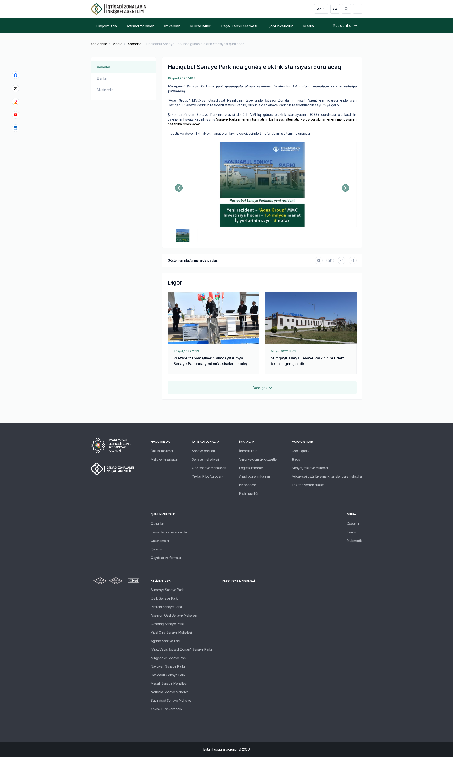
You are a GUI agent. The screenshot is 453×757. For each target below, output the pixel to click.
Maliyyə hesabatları (165, 459)
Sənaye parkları (203, 451)
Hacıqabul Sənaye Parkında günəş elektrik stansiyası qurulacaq (195, 44)
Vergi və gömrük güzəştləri (258, 459)
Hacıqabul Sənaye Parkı (168, 675)
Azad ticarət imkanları (254, 476)
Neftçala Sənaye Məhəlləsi (170, 692)
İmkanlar (246, 441)
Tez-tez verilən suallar (308, 485)
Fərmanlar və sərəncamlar (169, 532)
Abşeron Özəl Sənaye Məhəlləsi (174, 615)
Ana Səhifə (99, 44)
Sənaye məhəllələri (205, 459)
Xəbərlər (134, 44)
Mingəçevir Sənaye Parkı (169, 658)
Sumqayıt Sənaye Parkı (167, 590)
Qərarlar (157, 549)
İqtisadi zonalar (205, 441)
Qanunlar (157, 524)
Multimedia (105, 90)
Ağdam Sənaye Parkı (166, 641)
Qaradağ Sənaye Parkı (167, 624)
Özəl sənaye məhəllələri (209, 468)
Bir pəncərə (247, 485)
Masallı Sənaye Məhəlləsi (169, 683)
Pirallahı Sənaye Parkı (166, 607)
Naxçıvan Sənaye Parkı (168, 666)
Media (117, 44)
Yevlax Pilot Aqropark (207, 476)
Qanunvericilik (163, 514)
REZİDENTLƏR (161, 580)
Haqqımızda (160, 441)
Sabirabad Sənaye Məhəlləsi (171, 700)
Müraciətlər (302, 441)
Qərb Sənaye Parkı (164, 598)
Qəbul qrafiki (301, 451)
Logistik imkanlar (251, 468)
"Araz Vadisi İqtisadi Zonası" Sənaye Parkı (181, 649)
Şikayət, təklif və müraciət (310, 468)
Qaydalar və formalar (166, 558)
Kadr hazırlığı (248, 493)
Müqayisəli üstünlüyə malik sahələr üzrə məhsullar (327, 476)
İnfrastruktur (248, 451)
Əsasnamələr (160, 541)
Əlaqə (296, 459)
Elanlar (102, 78)
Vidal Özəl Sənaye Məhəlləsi (171, 632)
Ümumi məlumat (162, 451)
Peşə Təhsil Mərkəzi (238, 580)
